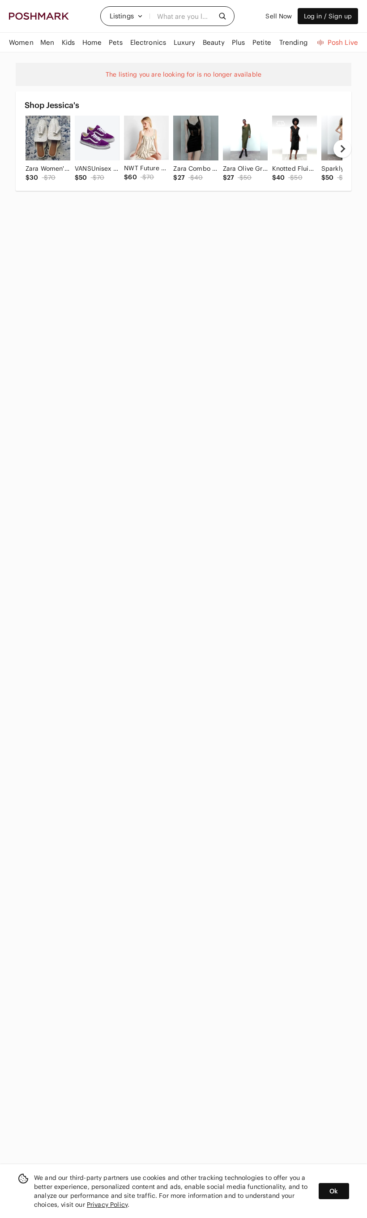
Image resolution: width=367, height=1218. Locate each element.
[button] (126, 16)
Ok (333, 1191)
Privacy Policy (107, 1205)
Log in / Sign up (328, 16)
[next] (342, 149)
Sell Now (278, 16)
